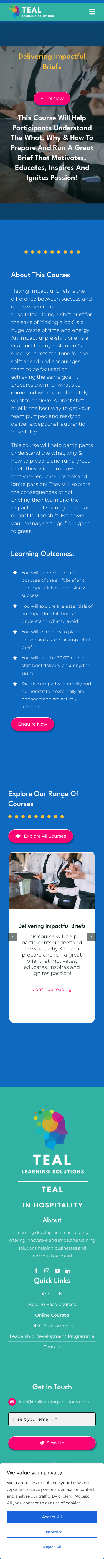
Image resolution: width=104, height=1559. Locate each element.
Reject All (52, 1547)
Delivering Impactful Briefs (52, 926)
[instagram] (46, 1270)
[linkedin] (67, 1270)
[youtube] (57, 1270)
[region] (52, 1511)
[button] (12, 937)
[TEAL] (31, 7)
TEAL (53, 1190)
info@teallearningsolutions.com (54, 1402)
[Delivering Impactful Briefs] (52, 854)
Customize (52, 1531)
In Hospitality (52, 1205)
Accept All (52, 1516)
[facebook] (36, 1270)
